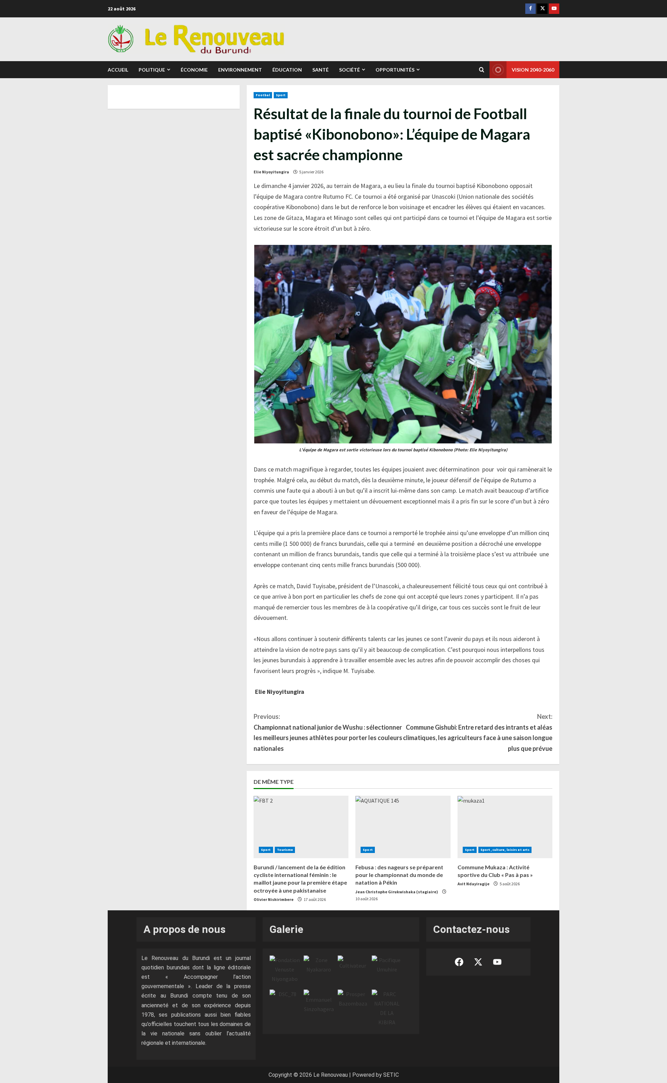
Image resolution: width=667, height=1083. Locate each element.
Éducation (287, 70)
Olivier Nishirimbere (274, 899)
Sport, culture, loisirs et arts (504, 849)
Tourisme (285, 849)
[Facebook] (530, 8)
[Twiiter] (542, 8)
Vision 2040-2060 (533, 70)
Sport (281, 95)
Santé (320, 70)
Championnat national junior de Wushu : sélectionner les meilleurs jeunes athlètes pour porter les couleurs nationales (328, 732)
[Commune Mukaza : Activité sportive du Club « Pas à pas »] (505, 827)
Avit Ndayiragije (473, 883)
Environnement (240, 70)
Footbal (263, 95)
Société (349, 70)
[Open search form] (481, 69)
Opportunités (395, 70)
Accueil (118, 70)
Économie (194, 70)
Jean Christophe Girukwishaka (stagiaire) (396, 891)
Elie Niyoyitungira (271, 171)
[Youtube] (554, 8)
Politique (152, 70)
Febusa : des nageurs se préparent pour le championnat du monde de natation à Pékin (399, 875)
